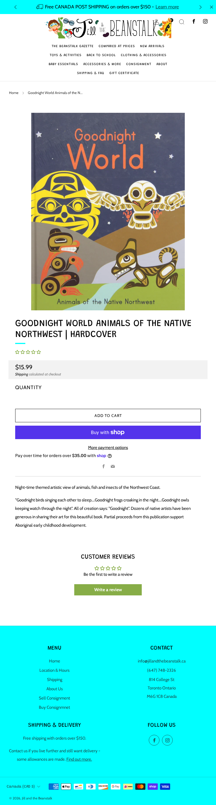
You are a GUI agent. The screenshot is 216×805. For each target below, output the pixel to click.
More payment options (108, 447)
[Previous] (15, 7)
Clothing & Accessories (143, 55)
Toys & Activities (66, 55)
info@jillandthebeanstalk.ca (162, 661)
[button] (28, 352)
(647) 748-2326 (161, 670)
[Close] (211, 7)
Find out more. (79, 759)
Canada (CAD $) (21, 787)
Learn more (167, 7)
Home (14, 93)
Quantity (28, 387)
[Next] (200, 7)
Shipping (21, 374)
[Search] (181, 22)
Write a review (108, 589)
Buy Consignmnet (54, 707)
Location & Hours (54, 670)
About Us (54, 688)
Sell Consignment (54, 698)
